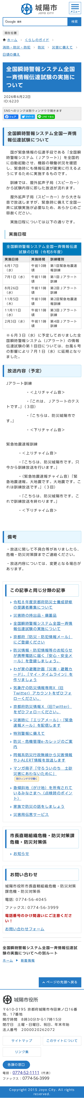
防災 (41, 47)
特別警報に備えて (29, 733)
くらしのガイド (37, 40)
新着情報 (28, 960)
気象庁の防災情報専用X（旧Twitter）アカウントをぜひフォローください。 (42, 693)
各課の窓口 (16, 1064)
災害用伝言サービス (31, 814)
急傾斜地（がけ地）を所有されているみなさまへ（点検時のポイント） (43, 793)
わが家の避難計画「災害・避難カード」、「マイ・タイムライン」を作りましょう (43, 674)
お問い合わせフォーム (25, 929)
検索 (74, 21)
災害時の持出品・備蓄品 (35, 615)
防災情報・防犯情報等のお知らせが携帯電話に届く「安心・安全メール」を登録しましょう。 (43, 655)
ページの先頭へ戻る (62, 982)
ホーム (12, 40)
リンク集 (22, 1052)
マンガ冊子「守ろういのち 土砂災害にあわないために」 (43, 773)
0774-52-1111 (26, 1073)
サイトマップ (21, 1040)
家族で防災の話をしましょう (39, 806)
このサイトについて (62, 1040)
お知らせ (21, 853)
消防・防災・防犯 (17, 47)
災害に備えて (62, 47)
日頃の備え (11, 54)
